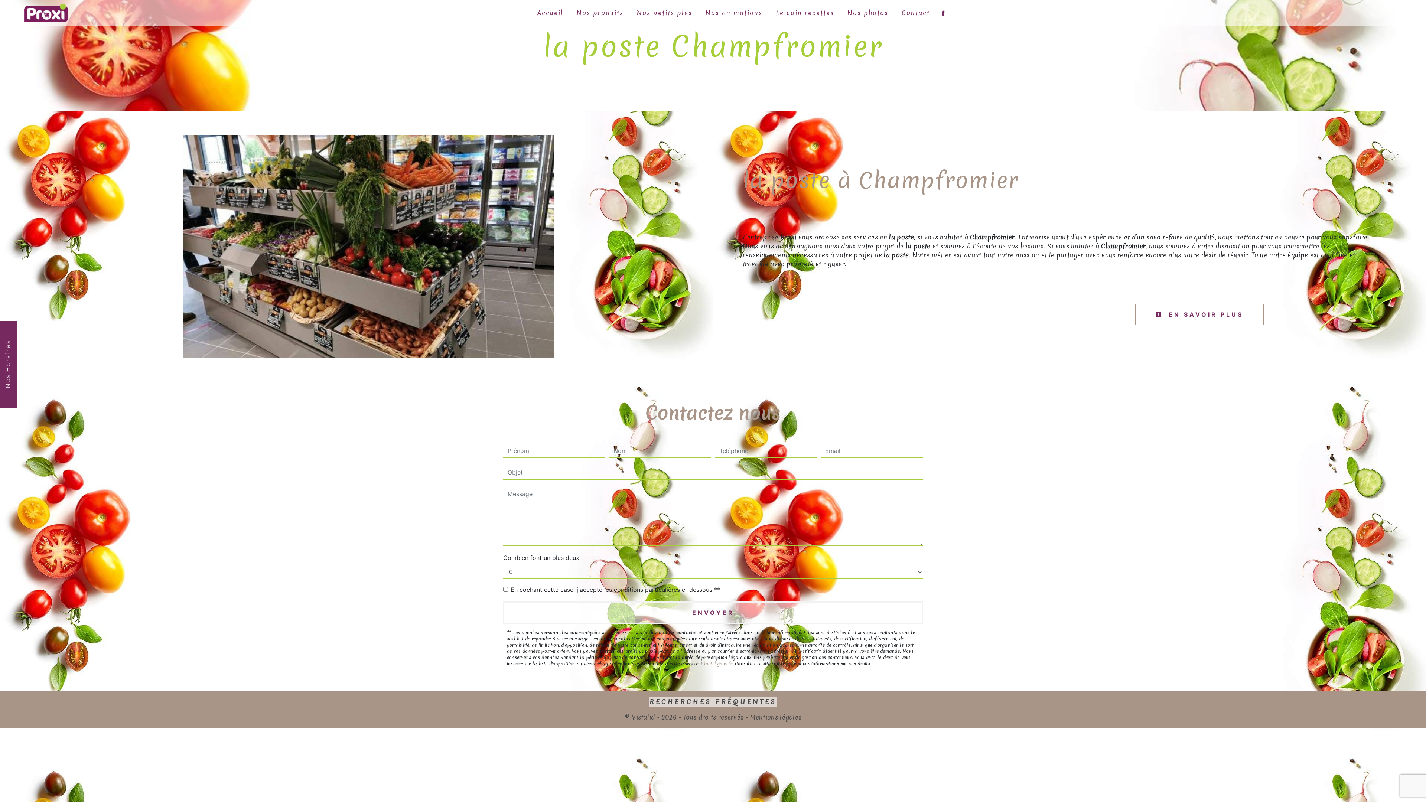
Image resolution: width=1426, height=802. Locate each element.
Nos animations (734, 13)
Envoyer (713, 612)
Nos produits (600, 13)
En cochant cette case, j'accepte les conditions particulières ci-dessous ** (615, 589)
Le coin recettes (805, 13)
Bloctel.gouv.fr (716, 664)
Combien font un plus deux (541, 557)
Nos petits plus (664, 13)
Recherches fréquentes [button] (713, 701)
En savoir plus (1204, 314)
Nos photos (867, 13)
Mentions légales (774, 717)
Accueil (550, 13)
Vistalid (643, 717)
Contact (916, 13)
